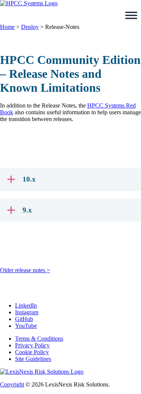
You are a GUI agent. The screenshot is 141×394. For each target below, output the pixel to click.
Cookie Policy (32, 352)
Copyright (12, 384)
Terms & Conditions (39, 338)
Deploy (30, 27)
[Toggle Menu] (131, 15)
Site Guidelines (33, 359)
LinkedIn (26, 305)
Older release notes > (25, 270)
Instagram (26, 312)
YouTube (26, 326)
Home (7, 27)
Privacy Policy (32, 345)
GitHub (24, 319)
